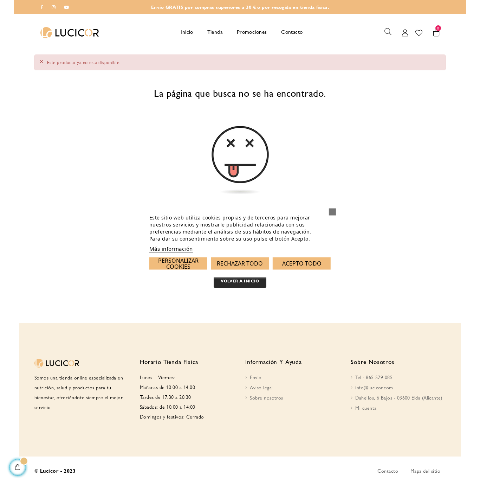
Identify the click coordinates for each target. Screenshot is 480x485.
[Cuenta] (405, 31)
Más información (171, 248)
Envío (255, 377)
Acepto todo (302, 263)
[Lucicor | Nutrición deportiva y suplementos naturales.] (69, 31)
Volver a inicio (240, 280)
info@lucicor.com (374, 387)
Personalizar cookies (178, 263)
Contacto (387, 470)
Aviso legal (261, 387)
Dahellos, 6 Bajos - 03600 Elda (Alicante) (398, 397)
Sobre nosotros (266, 397)
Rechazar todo (240, 263)
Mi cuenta (365, 407)
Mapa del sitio (425, 470)
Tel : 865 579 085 (374, 377)
